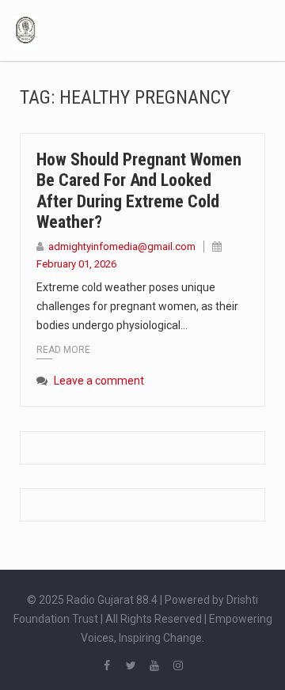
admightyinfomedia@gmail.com (122, 246)
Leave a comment (99, 380)
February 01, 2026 (76, 264)
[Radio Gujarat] (25, 29)
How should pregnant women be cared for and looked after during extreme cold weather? (138, 191)
